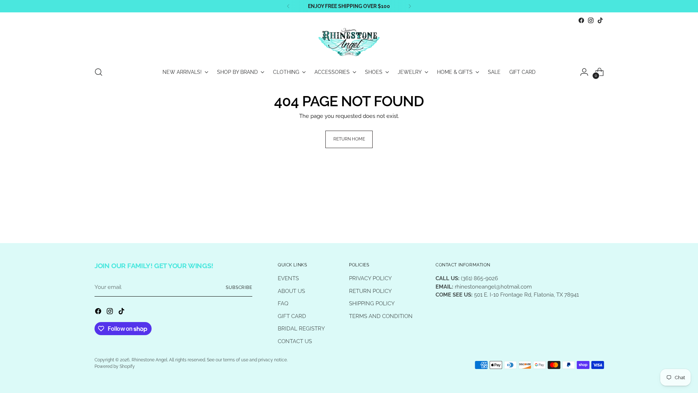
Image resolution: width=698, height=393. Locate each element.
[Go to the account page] (584, 72)
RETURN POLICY (370, 291)
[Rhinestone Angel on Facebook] (581, 20)
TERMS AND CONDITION (381, 316)
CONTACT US (295, 341)
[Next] (410, 6)
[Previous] (288, 6)
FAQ (283, 303)
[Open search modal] (98, 72)
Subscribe (239, 287)
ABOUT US (291, 291)
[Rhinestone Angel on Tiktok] (600, 20)
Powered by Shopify (115, 366)
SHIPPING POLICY (372, 303)
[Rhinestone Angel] (349, 42)
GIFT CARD (292, 316)
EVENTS (288, 278)
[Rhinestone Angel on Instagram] (590, 20)
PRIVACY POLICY (370, 278)
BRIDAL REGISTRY (301, 328)
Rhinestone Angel (149, 359)
